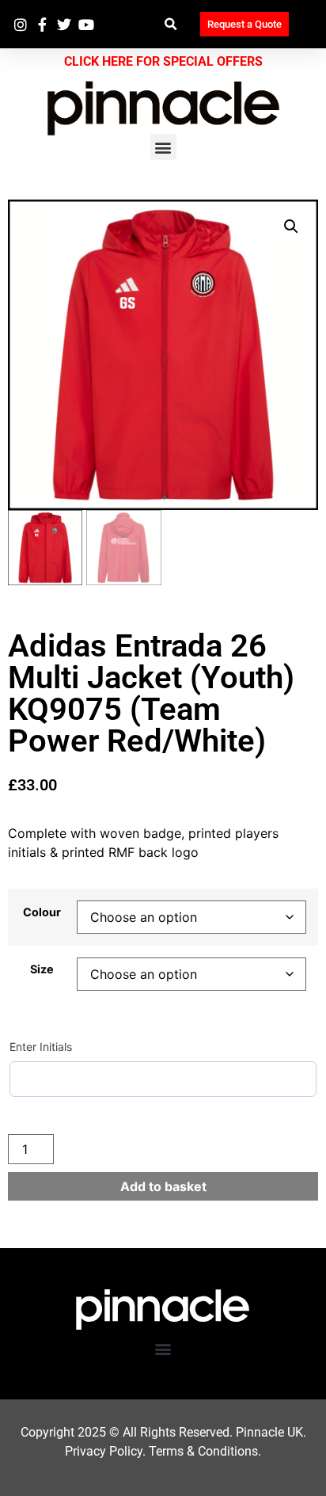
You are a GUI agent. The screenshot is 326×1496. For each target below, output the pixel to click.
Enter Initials (40, 1046)
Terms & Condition (200, 1451)
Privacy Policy (103, 1451)
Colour (42, 912)
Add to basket (163, 1186)
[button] (170, 24)
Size (42, 969)
